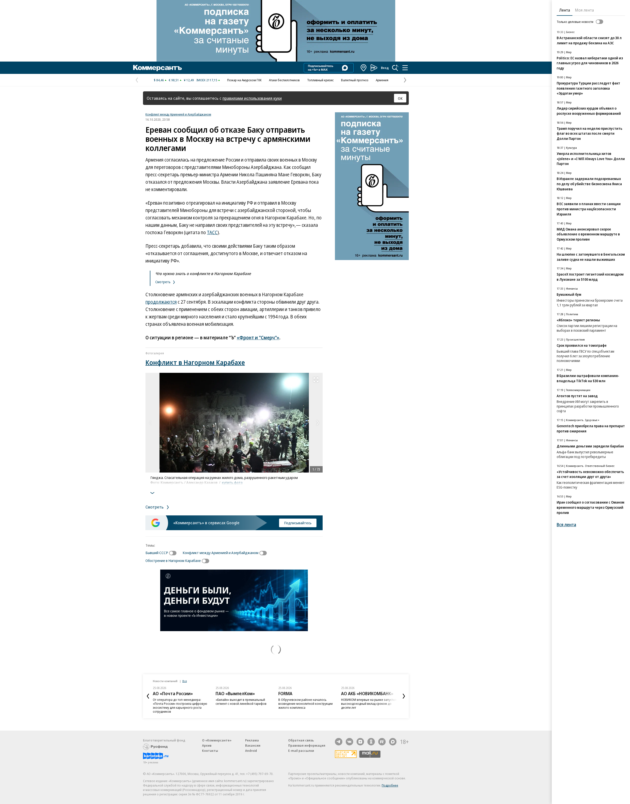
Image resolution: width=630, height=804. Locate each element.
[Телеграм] (338, 741)
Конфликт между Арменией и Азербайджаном (178, 114)
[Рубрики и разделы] (405, 67)
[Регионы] (363, 67)
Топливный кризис (320, 80)
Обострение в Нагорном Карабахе (173, 560)
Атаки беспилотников (284, 80)
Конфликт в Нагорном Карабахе (195, 362)
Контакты (210, 750)
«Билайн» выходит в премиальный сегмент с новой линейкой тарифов (241, 701)
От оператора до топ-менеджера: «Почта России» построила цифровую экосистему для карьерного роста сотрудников (180, 705)
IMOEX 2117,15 (206, 80)
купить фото (232, 482)
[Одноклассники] (371, 741)
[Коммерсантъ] (157, 67)
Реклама (252, 740)
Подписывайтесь (298, 522)
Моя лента (584, 10)
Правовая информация (306, 745)
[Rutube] (382, 741)
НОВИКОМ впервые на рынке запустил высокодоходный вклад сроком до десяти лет (368, 703)
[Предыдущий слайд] (148, 696)
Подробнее (390, 785)
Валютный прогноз (354, 80)
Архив (206, 745)
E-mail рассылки (301, 750)
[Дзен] (360, 741)
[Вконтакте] (349, 741)
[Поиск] (395, 67)
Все (184, 681)
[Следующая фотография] (318, 423)
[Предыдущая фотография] (150, 423)
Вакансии (252, 745)
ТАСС (212, 232)
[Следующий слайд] (404, 696)
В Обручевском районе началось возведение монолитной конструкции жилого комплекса (305, 703)
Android (251, 750)
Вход (385, 68)
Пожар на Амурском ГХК (244, 80)
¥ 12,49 (189, 80)
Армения (382, 80)
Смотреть (163, 281)
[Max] (392, 741)
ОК (400, 98)
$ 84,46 (159, 80)
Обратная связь (301, 740)
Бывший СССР (156, 552)
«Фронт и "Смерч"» (258, 337)
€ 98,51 (174, 80)
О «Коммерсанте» (217, 740)
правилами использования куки (252, 98)
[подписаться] (174, 553)
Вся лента (566, 524)
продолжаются (161, 302)
